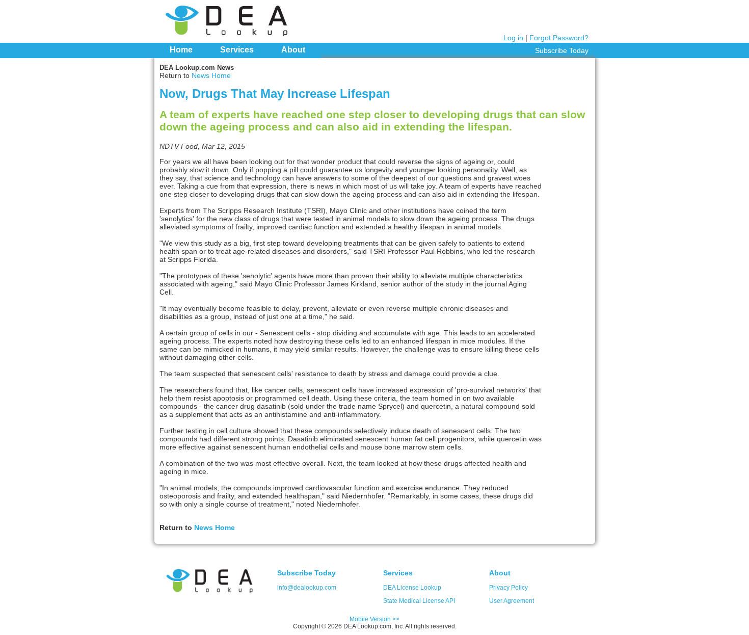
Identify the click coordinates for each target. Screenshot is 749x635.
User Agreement (511, 600)
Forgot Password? (558, 38)
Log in (513, 38)
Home (181, 49)
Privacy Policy (508, 587)
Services (237, 49)
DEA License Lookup (412, 587)
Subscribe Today (561, 50)
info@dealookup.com (306, 587)
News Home (211, 75)
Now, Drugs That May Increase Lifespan (274, 93)
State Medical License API (419, 600)
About (293, 49)
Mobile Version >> (374, 619)
